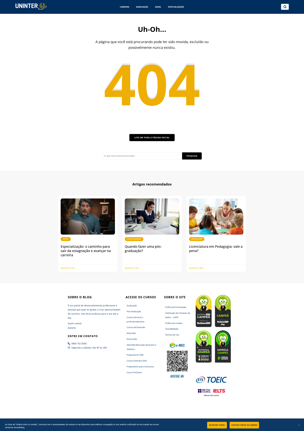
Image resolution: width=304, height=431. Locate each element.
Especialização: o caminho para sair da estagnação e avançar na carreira (86, 250)
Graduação (142, 7)
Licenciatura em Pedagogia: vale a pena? (216, 248)
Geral (158, 7)
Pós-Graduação (134, 311)
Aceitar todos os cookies (244, 425)
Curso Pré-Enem (134, 372)
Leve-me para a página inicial (152, 137)
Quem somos (75, 323)
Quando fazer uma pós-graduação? (143, 248)
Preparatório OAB (135, 354)
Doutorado (132, 339)
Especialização (176, 7)
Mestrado (131, 333)
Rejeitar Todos (217, 425)
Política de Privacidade (175, 307)
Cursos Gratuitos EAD (137, 360)
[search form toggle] (285, 6)
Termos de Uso (172, 334)
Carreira (124, 7)
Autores (72, 327)
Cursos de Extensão (136, 327)
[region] (152, 425)
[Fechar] (298, 424)
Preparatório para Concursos (140, 366)
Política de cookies (173, 323)
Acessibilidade (171, 328)
